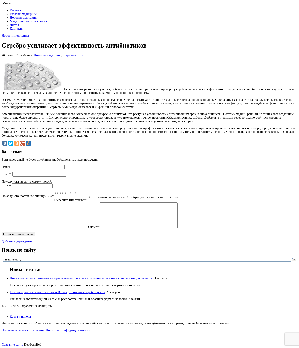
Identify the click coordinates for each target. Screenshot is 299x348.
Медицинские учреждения (28, 21)
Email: (7, 174)
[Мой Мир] (28, 143)
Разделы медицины (23, 14)
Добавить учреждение (17, 241)
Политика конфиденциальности (68, 330)
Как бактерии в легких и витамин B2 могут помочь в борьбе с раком (57, 292)
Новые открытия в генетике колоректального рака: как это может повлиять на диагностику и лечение (81, 278)
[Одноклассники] (16, 143)
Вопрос (174, 197)
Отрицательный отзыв (147, 197)
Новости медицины (23, 17)
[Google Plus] (22, 143)
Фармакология (73, 55)
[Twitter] (10, 143)
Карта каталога (20, 316)
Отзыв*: (94, 227)
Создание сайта (12, 344)
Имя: (6, 166)
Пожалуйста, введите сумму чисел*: (27, 181)
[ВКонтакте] (4, 143)
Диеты (14, 25)
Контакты (16, 28)
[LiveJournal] (34, 143)
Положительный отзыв (109, 197)
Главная (15, 10)
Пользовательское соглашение (23, 330)
